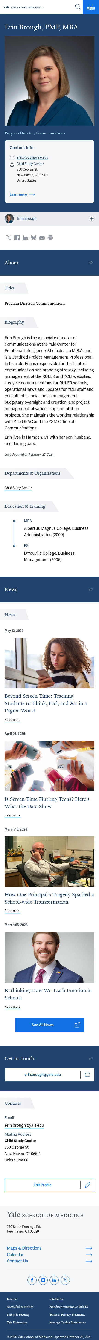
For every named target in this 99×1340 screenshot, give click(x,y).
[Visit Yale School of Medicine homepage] (45, 1215)
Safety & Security (18, 1315)
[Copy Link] (90, 262)
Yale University (17, 1322)
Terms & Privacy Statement (67, 1315)
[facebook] (32, 1280)
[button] (21, 147)
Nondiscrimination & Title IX (69, 1307)
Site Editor (56, 1299)
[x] (65, 1280)
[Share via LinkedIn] (25, 237)
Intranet (12, 1299)
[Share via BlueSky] (33, 237)
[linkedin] (54, 1280)
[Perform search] (78, 7)
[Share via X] (9, 237)
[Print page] (50, 237)
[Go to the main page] (24, 7)
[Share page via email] (42, 237)
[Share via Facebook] (17, 237)
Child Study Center (18, 488)
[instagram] (43, 1280)
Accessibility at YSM (20, 1307)
